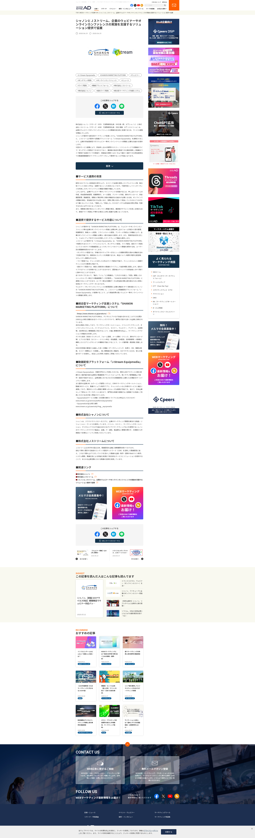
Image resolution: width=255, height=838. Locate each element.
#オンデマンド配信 (84, 80)
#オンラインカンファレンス (106, 80)
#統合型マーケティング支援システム (127, 90)
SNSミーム (157, 272)
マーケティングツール (162, 812)
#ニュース (125, 80)
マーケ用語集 (150, 9)
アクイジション (158, 294)
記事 (96, 9)
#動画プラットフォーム (100, 85)
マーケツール (139, 9)
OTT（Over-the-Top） (161, 286)
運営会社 (164, 2)
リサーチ (104, 9)
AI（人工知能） (158, 308)
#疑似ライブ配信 (102, 90)
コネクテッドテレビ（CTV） (163, 290)
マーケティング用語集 (162, 817)
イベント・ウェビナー (127, 812)
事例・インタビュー (125, 9)
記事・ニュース (89, 812)
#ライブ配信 (82, 85)
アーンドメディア (159, 282)
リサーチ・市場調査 (91, 817)
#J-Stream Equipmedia (86, 75)
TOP (77, 13)
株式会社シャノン (83, 474)
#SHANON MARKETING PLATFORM (113, 75)
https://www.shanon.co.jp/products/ (92, 313)
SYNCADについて (156, 2)
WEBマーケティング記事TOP (89, 13)
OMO (154, 297)
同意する (168, 832)
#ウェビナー (135, 75)
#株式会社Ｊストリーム (122, 85)
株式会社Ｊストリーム (85, 477)
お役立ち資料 (161, 9)
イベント (112, 9)
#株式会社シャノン (84, 90)
